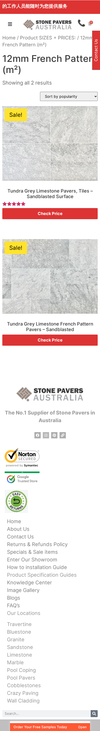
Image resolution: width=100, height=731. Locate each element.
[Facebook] (37, 435)
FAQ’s (13, 605)
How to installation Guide (37, 567)
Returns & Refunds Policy (37, 544)
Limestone (19, 655)
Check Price (50, 213)
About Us (18, 529)
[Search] (94, 713)
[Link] (63, 435)
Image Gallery (23, 590)
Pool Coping (21, 670)
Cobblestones (24, 685)
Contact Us (20, 537)
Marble (15, 662)
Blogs (13, 598)
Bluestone (19, 632)
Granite (15, 639)
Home (9, 38)
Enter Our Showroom (32, 560)
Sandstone (20, 647)
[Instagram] (46, 435)
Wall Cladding (23, 701)
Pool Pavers (21, 678)
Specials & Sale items (32, 552)
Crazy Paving (22, 693)
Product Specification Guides (42, 575)
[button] (10, 24)
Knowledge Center (29, 582)
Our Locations (23, 613)
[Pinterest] (54, 435)
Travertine (19, 624)
